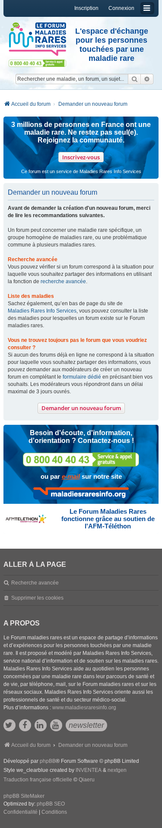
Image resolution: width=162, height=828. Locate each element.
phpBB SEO (51, 804)
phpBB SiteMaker (23, 796)
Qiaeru (87, 780)
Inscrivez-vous (81, 157)
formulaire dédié (82, 377)
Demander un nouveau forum (81, 408)
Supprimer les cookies (37, 598)
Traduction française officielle (37, 780)
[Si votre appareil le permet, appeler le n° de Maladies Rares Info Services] (81, 459)
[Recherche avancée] (147, 79)
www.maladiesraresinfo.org (84, 708)
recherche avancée (63, 281)
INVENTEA (89, 770)
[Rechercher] (134, 79)
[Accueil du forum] (37, 39)
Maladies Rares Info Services (42, 311)
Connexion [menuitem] (121, 8)
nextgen (117, 770)
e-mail (71, 476)
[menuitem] (20, 812)
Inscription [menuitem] (86, 8)
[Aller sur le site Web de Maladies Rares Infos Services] (81, 493)
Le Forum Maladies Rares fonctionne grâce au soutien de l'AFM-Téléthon (108, 519)
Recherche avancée (35, 583)
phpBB (48, 761)
